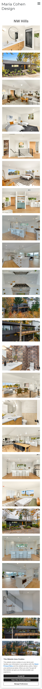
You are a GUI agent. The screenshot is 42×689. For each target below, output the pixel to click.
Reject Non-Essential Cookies (21, 680)
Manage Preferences (21, 684)
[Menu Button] (39, 3)
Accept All (21, 676)
